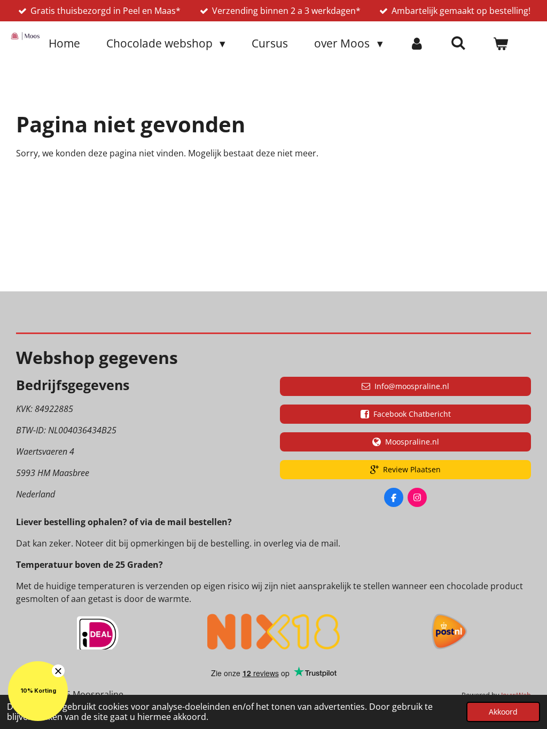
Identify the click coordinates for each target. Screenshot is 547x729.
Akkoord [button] (503, 712)
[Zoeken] (458, 42)
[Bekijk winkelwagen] (501, 44)
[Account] (417, 44)
